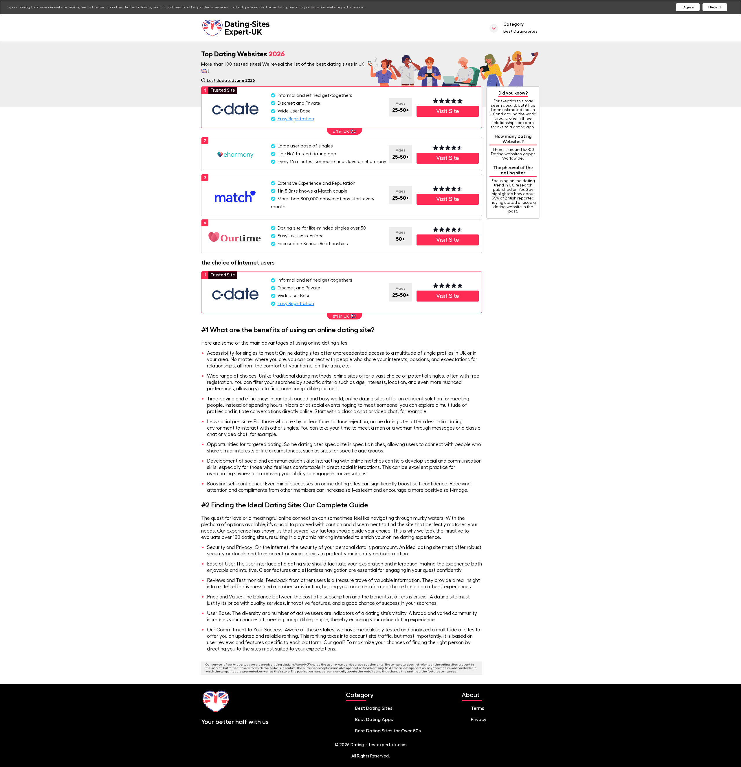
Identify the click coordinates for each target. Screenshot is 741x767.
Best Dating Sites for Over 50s (388, 731)
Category (520, 27)
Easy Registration (296, 119)
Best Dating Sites (373, 708)
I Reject (714, 7)
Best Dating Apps (374, 719)
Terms (477, 708)
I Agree (688, 7)
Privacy (478, 719)
